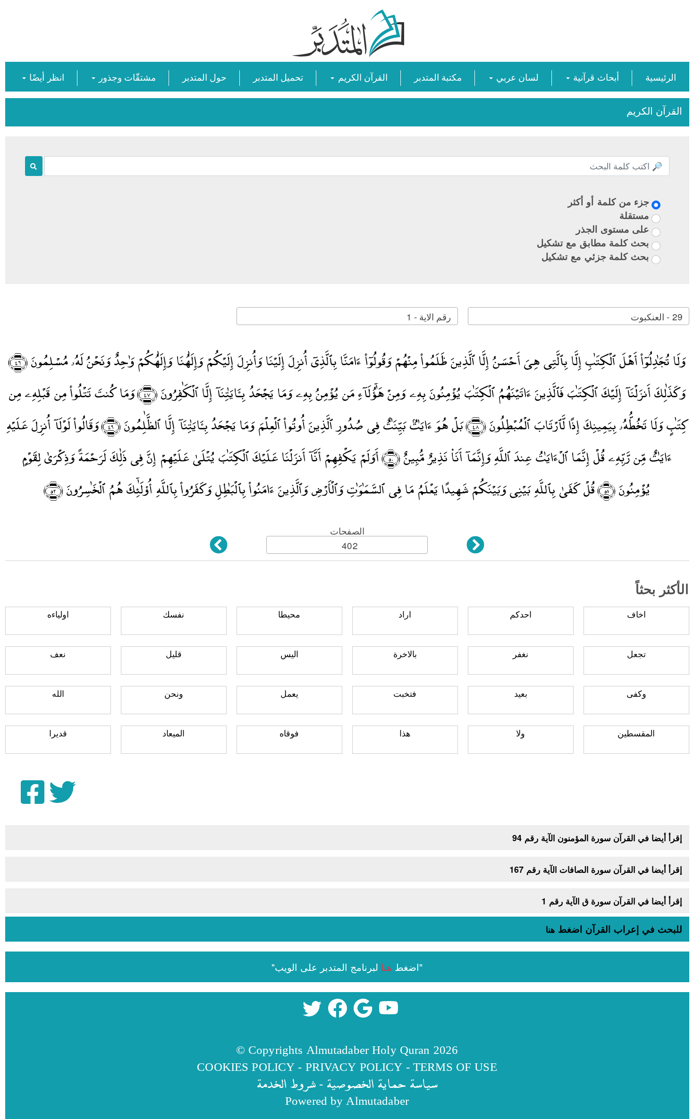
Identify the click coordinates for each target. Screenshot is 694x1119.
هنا (550, 929)
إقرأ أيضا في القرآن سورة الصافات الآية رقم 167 (595, 869)
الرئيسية (660, 76)
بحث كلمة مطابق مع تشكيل (593, 242)
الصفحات (347, 530)
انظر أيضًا (45, 76)
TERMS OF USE (455, 1066)
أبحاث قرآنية (594, 76)
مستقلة (634, 214)
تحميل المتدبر (278, 76)
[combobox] (578, 316)
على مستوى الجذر (612, 228)
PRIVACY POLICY (354, 1066)
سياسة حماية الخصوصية (382, 1083)
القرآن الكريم (361, 76)
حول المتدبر (204, 76)
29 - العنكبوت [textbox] (656, 316)
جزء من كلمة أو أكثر (608, 201)
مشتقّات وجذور (126, 76)
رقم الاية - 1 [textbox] (428, 316)
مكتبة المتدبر (438, 76)
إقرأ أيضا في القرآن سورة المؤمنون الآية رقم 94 (597, 838)
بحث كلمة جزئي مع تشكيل (595, 256)
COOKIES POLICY (246, 1066)
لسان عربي (516, 76)
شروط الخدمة (286, 1083)
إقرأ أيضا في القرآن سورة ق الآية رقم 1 (612, 901)
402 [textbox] (349, 545)
